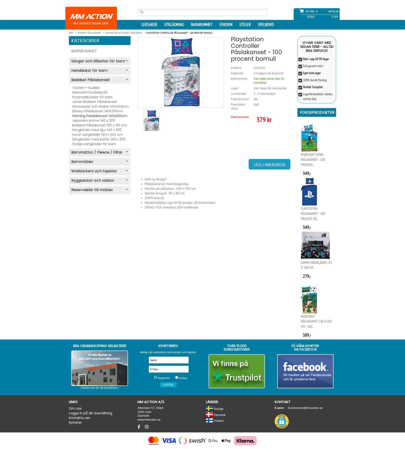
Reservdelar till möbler (92, 189)
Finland (218, 420)
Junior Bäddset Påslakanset (94, 101)
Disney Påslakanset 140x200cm (97, 111)
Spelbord (266, 24)
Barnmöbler (82, 161)
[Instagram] (147, 427)
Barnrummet (202, 24)
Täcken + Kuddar (86, 87)
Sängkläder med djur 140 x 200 (97, 130)
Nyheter (75, 422)
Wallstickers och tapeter (94, 171)
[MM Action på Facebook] (305, 371)
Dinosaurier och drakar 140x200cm (100, 106)
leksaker (149, 24)
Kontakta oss (79, 417)
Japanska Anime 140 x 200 (93, 120)
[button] (282, 421)
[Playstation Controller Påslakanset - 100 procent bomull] (181, 72)
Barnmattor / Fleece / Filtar (97, 152)
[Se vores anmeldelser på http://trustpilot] (236, 371)
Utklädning (174, 24)
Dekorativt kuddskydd (89, 92)
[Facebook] (139, 427)
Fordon (226, 24)
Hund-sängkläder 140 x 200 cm (97, 134)
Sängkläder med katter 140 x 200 (99, 139)
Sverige (218, 408)
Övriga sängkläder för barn (94, 144)
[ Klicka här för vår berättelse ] (99, 387)
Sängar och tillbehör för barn (98, 61)
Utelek (245, 24)
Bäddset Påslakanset (90, 80)
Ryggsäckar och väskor (92, 180)
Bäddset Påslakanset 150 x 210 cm (99, 125)
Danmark (219, 414)
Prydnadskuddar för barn (92, 97)
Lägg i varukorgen (269, 164)
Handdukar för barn (89, 70)
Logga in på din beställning (90, 413)
